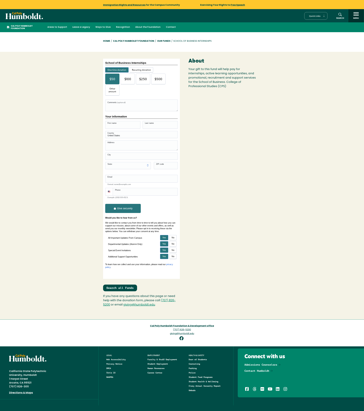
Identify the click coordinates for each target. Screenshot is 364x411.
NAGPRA (109, 377)
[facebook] (182, 339)
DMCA (108, 368)
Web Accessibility (116, 359)
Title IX (110, 373)
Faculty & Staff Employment (162, 359)
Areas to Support (57, 27)
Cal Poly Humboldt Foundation (22, 27)
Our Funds (163, 41)
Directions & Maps (21, 393)
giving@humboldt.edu (139, 304)
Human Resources (156, 368)
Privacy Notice (114, 364)
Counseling (194, 364)
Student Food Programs (201, 377)
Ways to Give (103, 27)
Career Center (154, 373)
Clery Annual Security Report (205, 386)
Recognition (123, 27)
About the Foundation (148, 27)
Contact (171, 27)
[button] (315, 16)
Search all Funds (120, 288)
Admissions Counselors (260, 364)
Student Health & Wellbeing (203, 381)
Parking (193, 368)
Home (106, 41)
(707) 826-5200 (182, 330)
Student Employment (157, 364)
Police (192, 373)
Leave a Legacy (81, 27)
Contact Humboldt (256, 370)
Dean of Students (198, 359)
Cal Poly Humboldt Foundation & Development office (182, 326)
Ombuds (192, 390)
